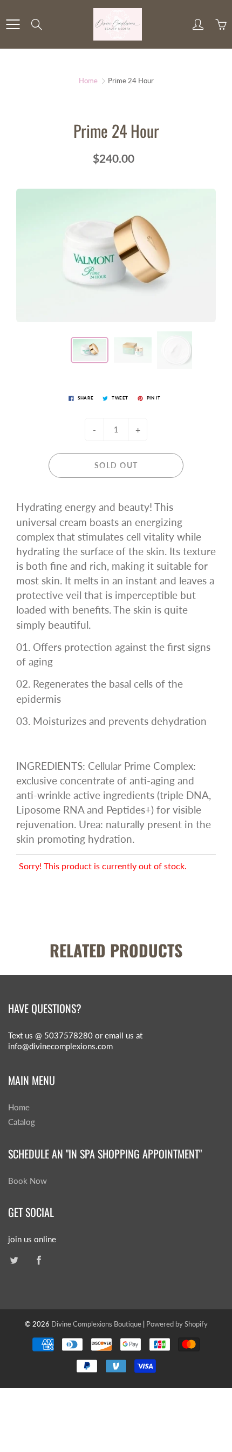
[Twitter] (13, 1260)
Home (88, 80)
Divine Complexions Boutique (97, 1324)
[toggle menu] (12, 24)
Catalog (21, 1122)
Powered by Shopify (177, 1324)
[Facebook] (38, 1260)
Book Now (27, 1180)
